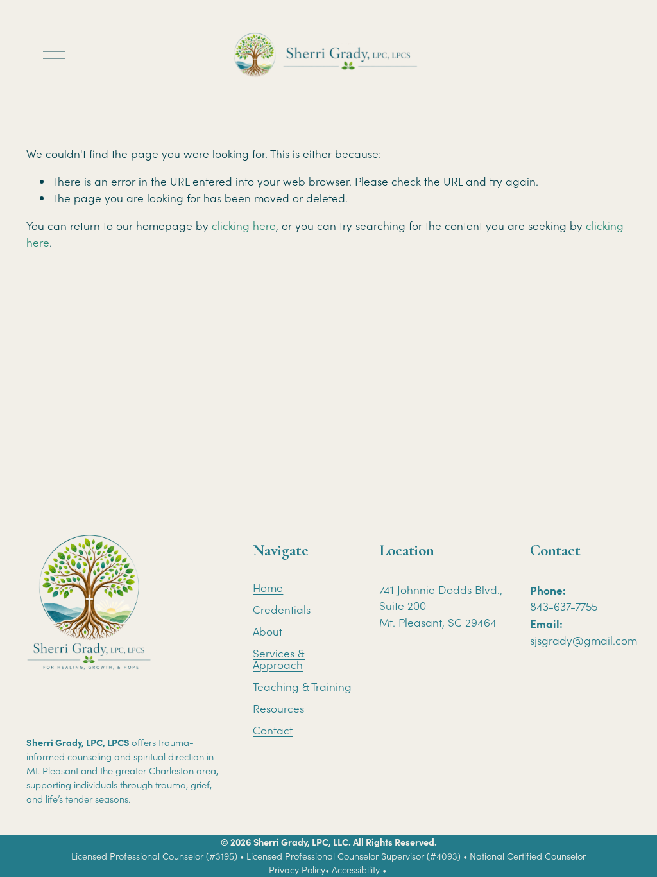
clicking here (244, 225)
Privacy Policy (297, 870)
